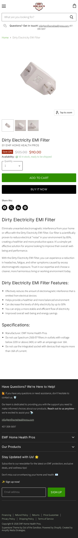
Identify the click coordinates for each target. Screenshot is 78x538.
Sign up (56, 492)
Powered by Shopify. (52, 527)
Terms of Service (46, 519)
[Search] (71, 17)
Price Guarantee (50, 515)
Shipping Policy (26, 519)
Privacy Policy (8, 519)
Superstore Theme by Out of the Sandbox (21, 527)
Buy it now (39, 189)
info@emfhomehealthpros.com (54, 26)
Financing (6, 515)
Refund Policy (21, 515)
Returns (35, 515)
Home (5, 37)
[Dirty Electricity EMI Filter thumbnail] (8, 125)
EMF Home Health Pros (22, 145)
